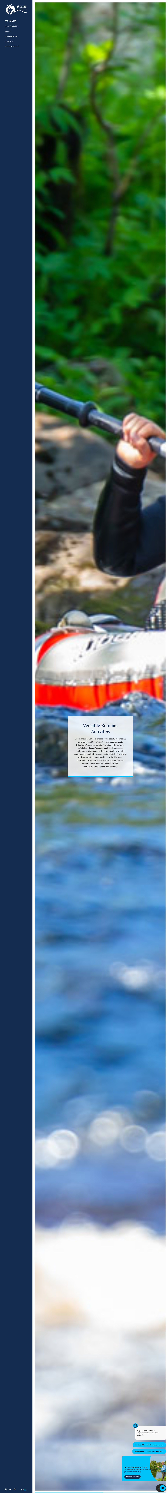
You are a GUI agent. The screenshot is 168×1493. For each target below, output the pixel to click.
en (25, 1490)
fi (22, 1490)
